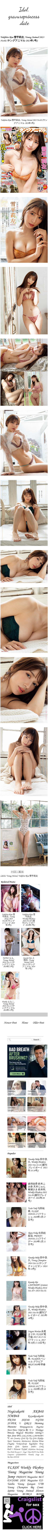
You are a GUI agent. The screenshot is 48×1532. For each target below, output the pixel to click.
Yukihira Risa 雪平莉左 (28, 876)
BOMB (39, 1494)
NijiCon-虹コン (26, 1430)
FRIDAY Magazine (27, 1477)
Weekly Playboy (31, 1468)
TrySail (24, 1449)
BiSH (34, 1452)
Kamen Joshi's (29, 1446)
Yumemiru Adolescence (22, 1441)
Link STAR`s (27, 1436)
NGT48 (39, 1420)
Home (25, 1022)
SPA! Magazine (28, 1480)
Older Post (38, 1022)
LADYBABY (38, 1436)
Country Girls (19, 1438)
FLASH (13, 1468)
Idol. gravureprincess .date (24, 16)
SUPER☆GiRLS (19, 1423)
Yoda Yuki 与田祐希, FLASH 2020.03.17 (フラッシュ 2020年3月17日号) (37, 1214)
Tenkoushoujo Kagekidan (26, 1444)
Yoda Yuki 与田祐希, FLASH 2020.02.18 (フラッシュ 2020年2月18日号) (37, 1386)
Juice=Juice (12, 1430)
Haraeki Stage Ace (35, 1455)
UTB (40, 1484)
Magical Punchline (24, 1433)
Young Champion (17, 1487)
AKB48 (38, 1412)
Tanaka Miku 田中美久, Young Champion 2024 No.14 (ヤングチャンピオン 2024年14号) (37, 1263)
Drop (41, 1444)
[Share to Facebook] (20, 871)
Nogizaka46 (15, 1412)
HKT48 (11, 1420)
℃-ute (10, 1438)
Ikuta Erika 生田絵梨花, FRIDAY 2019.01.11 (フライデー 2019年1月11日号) (37, 1239)
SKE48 (25, 1420)
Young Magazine (19, 1472)
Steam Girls (13, 1446)
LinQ (41, 1446)
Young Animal (11, 876)
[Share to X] (17, 871)
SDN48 (16, 1457)
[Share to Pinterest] (22, 871)
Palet (12, 1452)
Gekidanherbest (21, 1455)
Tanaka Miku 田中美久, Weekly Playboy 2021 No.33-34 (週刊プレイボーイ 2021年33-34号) (37, 1165)
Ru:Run (10, 1457)
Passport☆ (18, 1452)
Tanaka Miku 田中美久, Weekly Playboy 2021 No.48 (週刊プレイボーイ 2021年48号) (37, 1312)
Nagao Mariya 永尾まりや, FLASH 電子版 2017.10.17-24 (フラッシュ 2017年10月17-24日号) (37, 1337)
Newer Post (10, 1022)
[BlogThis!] (14, 871)
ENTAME (12, 1480)
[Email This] (12, 871)
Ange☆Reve (27, 1452)
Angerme (39, 1427)
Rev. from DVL (14, 1436)
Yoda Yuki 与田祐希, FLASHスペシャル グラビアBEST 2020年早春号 (36, 1362)
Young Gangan (26, 1484)
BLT (41, 1477)
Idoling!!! (39, 1433)
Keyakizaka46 (35, 1416)
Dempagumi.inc (26, 1427)
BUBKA (27, 1494)
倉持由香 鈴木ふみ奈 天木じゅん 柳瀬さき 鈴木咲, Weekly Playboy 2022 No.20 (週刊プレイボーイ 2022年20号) (37, 1192)
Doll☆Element (13, 1449)
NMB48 (13, 1416)
